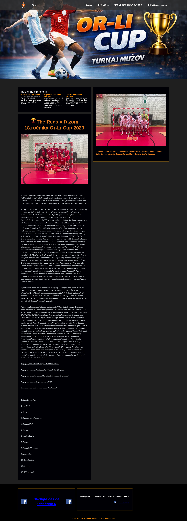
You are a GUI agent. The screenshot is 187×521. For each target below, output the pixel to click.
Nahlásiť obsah (110, 518)
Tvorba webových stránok (76, 96)
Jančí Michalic (122, 503)
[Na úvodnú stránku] (23, 7)
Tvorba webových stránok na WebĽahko (86, 518)
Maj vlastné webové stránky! (53, 96)
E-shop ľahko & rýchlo (31, 95)
